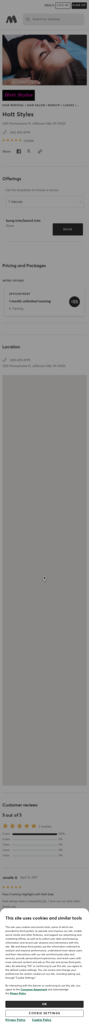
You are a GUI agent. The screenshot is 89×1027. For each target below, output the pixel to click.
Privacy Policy (18, 993)
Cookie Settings (44, 1013)
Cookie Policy (41, 1020)
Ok (44, 1004)
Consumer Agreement (34, 989)
